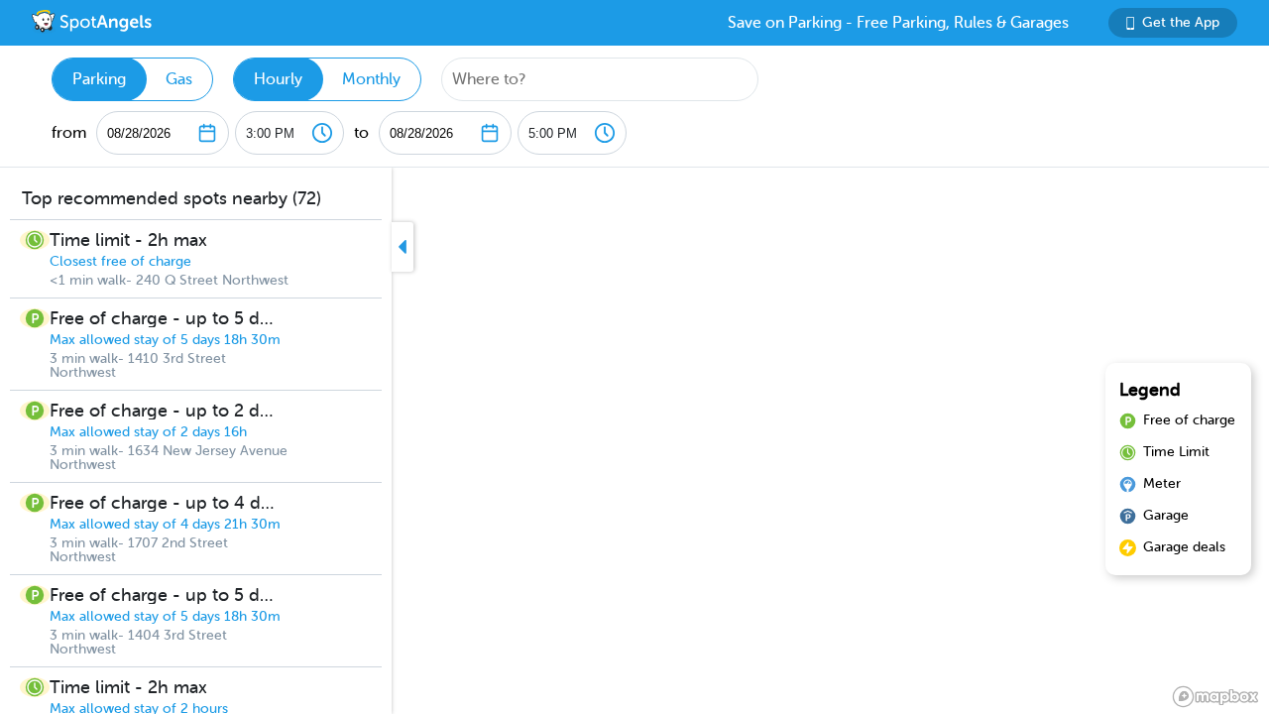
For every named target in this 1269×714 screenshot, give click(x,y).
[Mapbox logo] (1215, 696)
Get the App (1180, 22)
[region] (634, 441)
